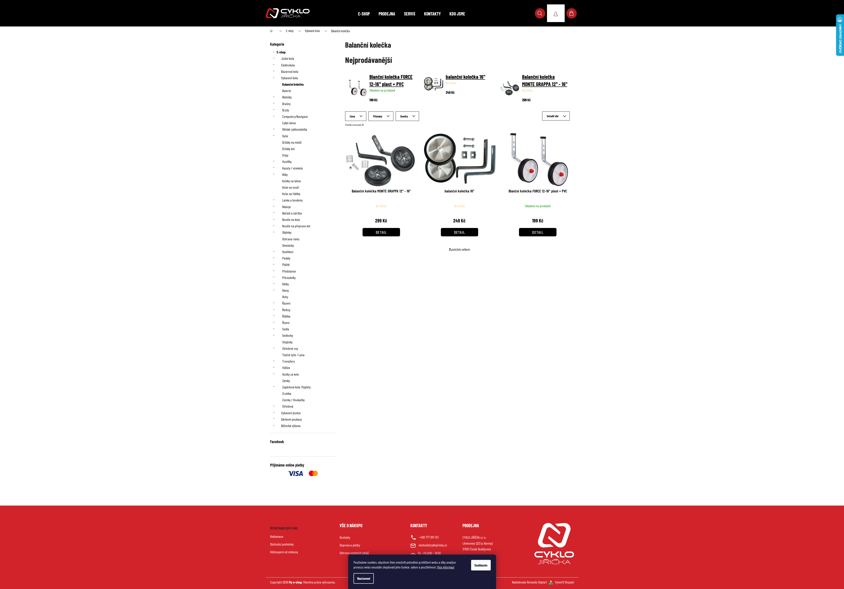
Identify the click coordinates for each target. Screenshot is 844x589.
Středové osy (290, 348)
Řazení (286, 303)
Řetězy (286, 310)
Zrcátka (286, 393)
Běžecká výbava (291, 425)
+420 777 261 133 (429, 537)
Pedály (286, 258)
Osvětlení (287, 252)
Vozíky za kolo (290, 374)
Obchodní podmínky (282, 544)
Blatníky (287, 97)
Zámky (286, 380)
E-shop (281, 52)
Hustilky (287, 161)
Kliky (285, 174)
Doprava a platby (350, 545)
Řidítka (286, 316)
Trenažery (288, 361)
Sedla (285, 329)
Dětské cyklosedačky (294, 129)
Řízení (285, 322)
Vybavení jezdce (291, 413)
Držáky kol (288, 149)
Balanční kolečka (293, 84)
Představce (289, 271)
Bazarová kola (289, 71)
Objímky (286, 232)
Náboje (286, 207)
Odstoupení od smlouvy (284, 552)
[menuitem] (364, 13)
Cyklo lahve (289, 123)
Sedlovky (287, 335)
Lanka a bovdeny (292, 200)
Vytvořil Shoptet (564, 582)
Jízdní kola (287, 58)
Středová (287, 406)
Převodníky (289, 277)
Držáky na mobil (291, 142)
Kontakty (345, 537)
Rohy (285, 297)
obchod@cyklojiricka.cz (433, 545)
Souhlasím (480, 565)
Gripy (285, 155)
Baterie (286, 90)
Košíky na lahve (291, 181)
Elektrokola (288, 65)
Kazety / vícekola (292, 168)
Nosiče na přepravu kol (296, 226)
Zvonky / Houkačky (293, 400)
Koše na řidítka (291, 194)
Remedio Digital (536, 582)
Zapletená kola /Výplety (296, 387)
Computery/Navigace (295, 116)
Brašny (286, 104)
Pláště (286, 264)
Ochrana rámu (290, 239)
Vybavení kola (289, 78)
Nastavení (363, 578)
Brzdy (285, 110)
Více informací (445, 567)
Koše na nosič (290, 187)
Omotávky (288, 245)
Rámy (285, 290)
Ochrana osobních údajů (354, 553)
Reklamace (276, 536)
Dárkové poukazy (291, 419)
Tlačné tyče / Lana (293, 355)
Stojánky (287, 342)
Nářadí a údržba (292, 213)
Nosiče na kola (291, 219)
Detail (381, 232)
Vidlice (286, 367)
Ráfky (285, 284)
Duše (285, 136)
